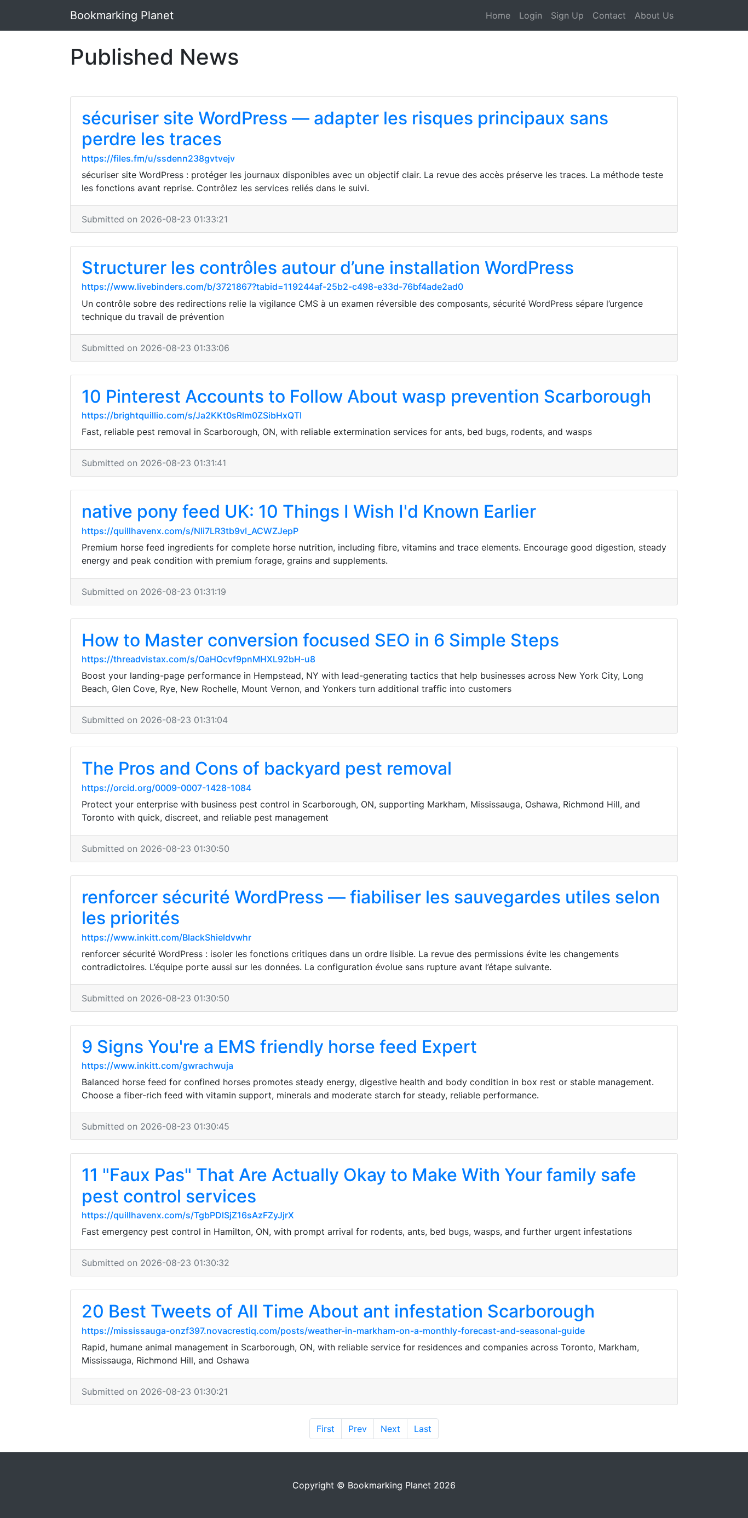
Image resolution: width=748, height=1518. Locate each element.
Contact (609, 15)
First (326, 1428)
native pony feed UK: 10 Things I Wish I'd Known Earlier (309, 511)
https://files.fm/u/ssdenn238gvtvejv (158, 158)
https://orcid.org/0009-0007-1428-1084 (166, 787)
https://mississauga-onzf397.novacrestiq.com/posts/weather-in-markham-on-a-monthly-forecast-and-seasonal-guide (333, 1330)
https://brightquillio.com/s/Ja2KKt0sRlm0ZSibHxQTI (192, 415)
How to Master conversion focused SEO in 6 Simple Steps (320, 640)
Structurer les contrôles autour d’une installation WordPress (328, 267)
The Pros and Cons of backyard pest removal (267, 768)
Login (530, 15)
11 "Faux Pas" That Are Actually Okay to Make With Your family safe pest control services (359, 1185)
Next (390, 1428)
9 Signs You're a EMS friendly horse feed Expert (279, 1046)
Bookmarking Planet (122, 15)
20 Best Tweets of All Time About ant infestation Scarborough (338, 1311)
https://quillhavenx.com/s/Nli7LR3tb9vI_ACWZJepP (190, 530)
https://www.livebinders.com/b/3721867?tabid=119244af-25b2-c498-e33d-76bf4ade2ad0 (272, 286)
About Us (654, 15)
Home (498, 15)
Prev (357, 1428)
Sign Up (567, 15)
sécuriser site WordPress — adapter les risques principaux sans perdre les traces (345, 128)
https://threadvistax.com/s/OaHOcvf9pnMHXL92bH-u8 (198, 659)
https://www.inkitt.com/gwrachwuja (157, 1065)
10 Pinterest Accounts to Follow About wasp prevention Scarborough (366, 396)
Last (422, 1428)
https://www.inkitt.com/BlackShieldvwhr (166, 937)
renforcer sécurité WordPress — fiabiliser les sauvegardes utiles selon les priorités (371, 907)
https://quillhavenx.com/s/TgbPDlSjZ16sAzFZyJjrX (188, 1215)
